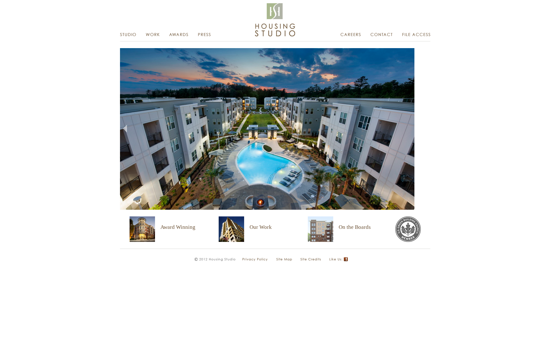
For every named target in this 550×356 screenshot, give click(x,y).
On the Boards (355, 227)
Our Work (261, 227)
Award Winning (177, 227)
